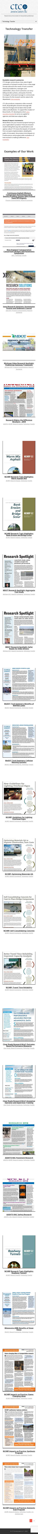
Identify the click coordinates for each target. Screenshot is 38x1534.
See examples (15, 99)
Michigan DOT (8, 367)
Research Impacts (18, 424)
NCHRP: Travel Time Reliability (19, 987)
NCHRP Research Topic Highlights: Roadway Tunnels (19, 1272)
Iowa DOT (8, 310)
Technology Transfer (20, 255)
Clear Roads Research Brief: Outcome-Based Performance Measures (19, 1045)
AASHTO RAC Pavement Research (19, 1158)
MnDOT (7, 708)
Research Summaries (27, 200)
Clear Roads (6, 1048)
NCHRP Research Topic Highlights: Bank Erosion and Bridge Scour (19, 534)
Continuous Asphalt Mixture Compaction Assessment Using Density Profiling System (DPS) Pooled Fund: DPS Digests (19, 195)
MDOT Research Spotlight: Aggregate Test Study (19, 591)
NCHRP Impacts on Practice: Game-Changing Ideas (19, 1395)
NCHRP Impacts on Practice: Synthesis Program (19, 1452)
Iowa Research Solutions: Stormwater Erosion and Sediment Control (19, 307)
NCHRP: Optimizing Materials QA (19, 874)
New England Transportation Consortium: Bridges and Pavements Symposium (19, 251)
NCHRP (10, 424)
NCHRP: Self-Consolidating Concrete (19, 931)
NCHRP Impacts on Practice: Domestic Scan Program (19, 1509)
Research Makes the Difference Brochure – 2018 (19, 421)
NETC (13, 255)
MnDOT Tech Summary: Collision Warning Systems (19, 761)
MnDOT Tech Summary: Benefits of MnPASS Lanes (19, 705)
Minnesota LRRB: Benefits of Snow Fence (19, 1329)
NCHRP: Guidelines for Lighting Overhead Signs (19, 818)
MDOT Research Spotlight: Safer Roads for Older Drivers (19, 648)
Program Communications (13, 200)
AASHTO (5, 424)
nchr (10, 1217)
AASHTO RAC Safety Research (19, 1214)
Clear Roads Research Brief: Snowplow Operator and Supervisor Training (19, 1102)
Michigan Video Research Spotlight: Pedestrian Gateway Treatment (19, 364)
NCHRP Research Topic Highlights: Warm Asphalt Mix (19, 478)
